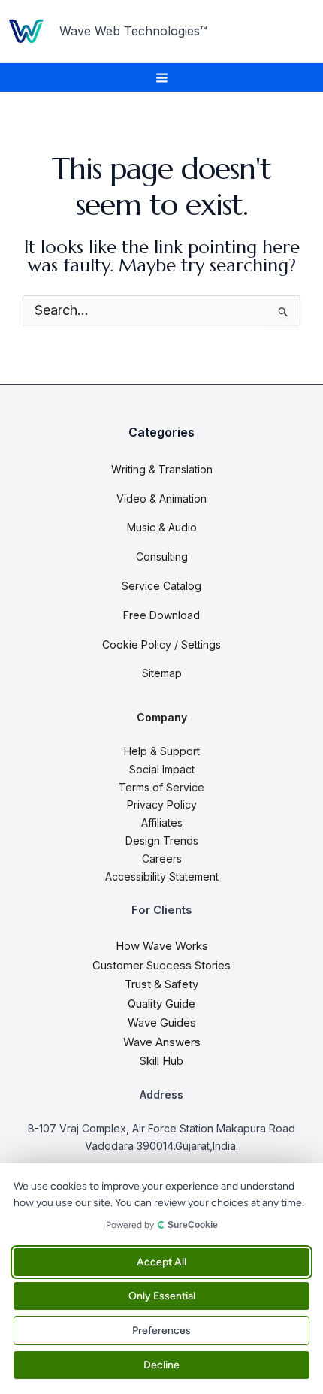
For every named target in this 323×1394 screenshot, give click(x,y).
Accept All (161, 1262)
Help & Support (162, 751)
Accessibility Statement (162, 876)
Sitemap (162, 673)
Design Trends (161, 840)
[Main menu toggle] (161, 77)
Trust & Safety (161, 984)
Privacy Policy (162, 804)
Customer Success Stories (161, 965)
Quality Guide (161, 1003)
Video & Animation (161, 498)
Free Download (161, 615)
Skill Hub (161, 1061)
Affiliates (162, 822)
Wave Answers (162, 1042)
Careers (162, 858)
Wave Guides (162, 1022)
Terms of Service (161, 787)
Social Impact (162, 769)
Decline (161, 1365)
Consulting (162, 556)
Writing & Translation (162, 469)
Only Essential (161, 1296)
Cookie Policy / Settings (161, 644)
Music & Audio (162, 527)
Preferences (161, 1330)
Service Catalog (161, 585)
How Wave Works (162, 946)
